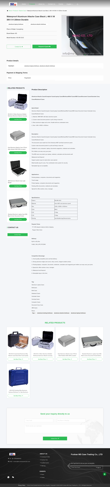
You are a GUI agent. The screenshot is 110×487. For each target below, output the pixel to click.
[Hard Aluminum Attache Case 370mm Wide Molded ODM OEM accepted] (67, 339)
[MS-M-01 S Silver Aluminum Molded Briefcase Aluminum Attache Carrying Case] (42, 339)
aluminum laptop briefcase (78, 313)
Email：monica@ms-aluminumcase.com (19, 461)
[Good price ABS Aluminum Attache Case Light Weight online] (18, 168)
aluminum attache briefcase (61, 313)
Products (32, 4)
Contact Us (51, 4)
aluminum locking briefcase (45, 313)
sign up (99, 467)
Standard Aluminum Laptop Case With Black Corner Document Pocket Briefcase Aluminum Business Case (17, 216)
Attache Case (22, 10)
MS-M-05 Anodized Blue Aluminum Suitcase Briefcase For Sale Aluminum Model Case (18, 391)
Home (24, 4)
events (61, 4)
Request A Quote (44, 46)
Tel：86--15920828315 (15, 458)
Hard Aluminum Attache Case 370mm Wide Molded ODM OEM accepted (67, 354)
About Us (41, 4)
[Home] (13, 4)
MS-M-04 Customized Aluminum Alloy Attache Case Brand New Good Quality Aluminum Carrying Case (18, 354)
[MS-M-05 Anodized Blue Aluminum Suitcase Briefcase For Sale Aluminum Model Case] (18, 376)
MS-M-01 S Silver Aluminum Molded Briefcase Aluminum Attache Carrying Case (17, 115)
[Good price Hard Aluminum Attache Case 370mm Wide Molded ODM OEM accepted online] (18, 135)
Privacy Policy (21, 485)
